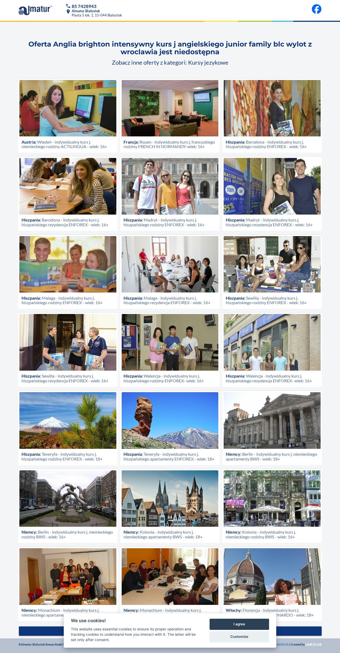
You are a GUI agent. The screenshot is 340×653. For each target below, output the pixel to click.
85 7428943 (84, 6)
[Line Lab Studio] (313, 644)
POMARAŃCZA (278, 644)
